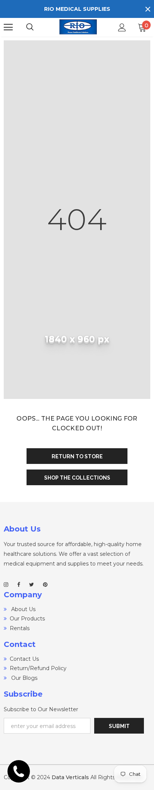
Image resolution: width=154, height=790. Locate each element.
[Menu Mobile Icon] (8, 27)
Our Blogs (23, 678)
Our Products (27, 618)
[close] (147, 9)
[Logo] (78, 27)
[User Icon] (122, 27)
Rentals (20, 628)
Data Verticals (70, 777)
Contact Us (24, 659)
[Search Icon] (37, 27)
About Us (23, 609)
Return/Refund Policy (38, 668)
